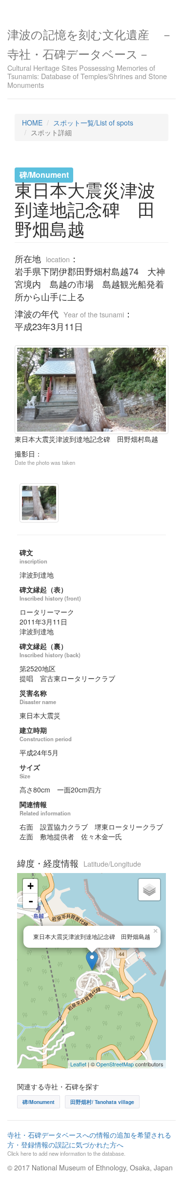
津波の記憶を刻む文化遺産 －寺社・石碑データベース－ (90, 57)
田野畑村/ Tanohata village (102, 1101)
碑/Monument (38, 1101)
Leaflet (78, 1064)
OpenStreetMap (115, 1064)
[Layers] (149, 889)
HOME (32, 122)
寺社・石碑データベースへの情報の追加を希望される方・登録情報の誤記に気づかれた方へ (89, 1143)
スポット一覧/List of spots (93, 122)
